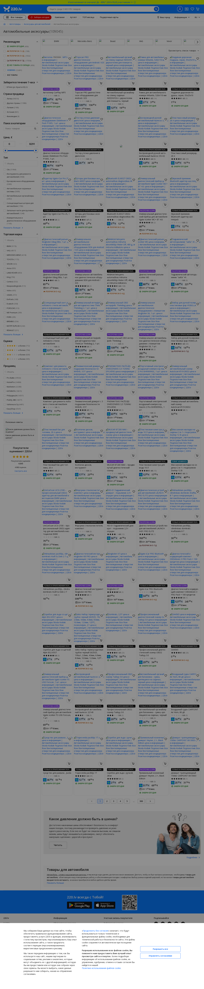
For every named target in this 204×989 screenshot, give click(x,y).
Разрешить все (160, 949)
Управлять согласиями (160, 955)
